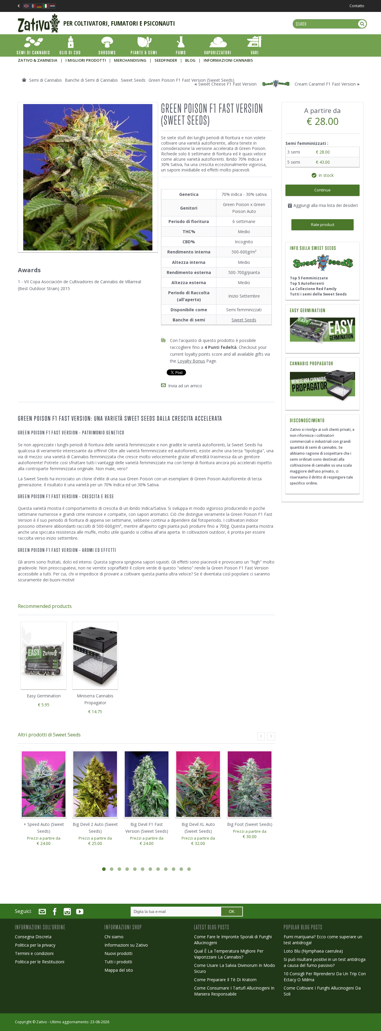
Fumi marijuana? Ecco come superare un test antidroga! (323, 939)
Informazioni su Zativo (126, 945)
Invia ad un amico (185, 385)
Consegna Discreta (33, 936)
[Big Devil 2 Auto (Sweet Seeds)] (95, 784)
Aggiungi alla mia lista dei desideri (325, 205)
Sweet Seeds (244, 320)
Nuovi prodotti (118, 953)
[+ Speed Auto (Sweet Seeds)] (43, 784)
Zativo (41, 1021)
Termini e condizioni (34, 953)
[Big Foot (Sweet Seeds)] (249, 784)
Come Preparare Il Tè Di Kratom (225, 979)
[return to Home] (24, 80)
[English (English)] (26, 4)
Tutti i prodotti (118, 962)
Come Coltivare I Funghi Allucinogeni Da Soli (322, 991)
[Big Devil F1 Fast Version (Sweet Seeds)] (146, 784)
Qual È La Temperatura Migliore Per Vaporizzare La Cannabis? (228, 954)
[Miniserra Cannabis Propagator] (322, 386)
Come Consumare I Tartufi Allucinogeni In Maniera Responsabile (234, 991)
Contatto (356, 5)
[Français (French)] (32, 4)
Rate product (322, 224)
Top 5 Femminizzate (309, 278)
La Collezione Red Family (313, 288)
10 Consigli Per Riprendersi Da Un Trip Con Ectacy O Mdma (325, 976)
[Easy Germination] (322, 331)
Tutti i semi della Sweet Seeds (318, 294)
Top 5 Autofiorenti (307, 283)
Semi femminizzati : (307, 143)
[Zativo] (39, 16)
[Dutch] (52, 4)
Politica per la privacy (35, 945)
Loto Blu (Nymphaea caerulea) (313, 951)
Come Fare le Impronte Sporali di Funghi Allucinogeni (233, 939)
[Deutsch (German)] (39, 4)
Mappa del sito (118, 970)
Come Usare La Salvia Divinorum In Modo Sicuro (234, 968)
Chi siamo (114, 936)
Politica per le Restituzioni (39, 962)
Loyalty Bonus (191, 361)
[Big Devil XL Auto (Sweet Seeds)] (198, 784)
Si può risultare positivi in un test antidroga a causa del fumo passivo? (325, 962)
